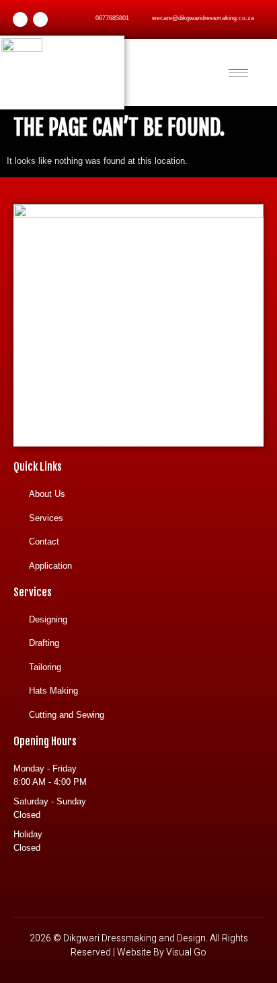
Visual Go (186, 952)
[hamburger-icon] (238, 73)
